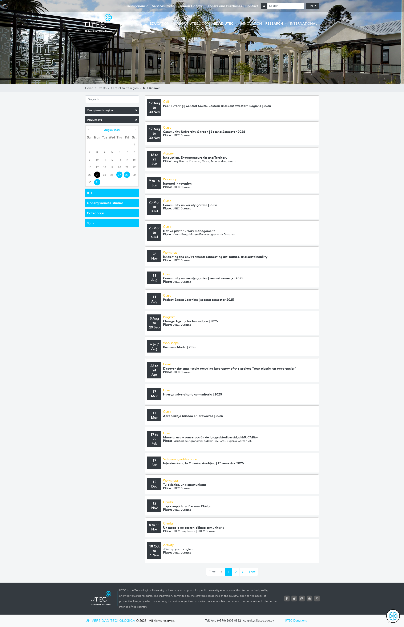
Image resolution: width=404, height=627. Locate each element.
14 (126, 159)
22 (134, 167)
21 (126, 167)
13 (119, 159)
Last (252, 572)
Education (160, 23)
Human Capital (191, 6)
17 (97, 167)
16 (89, 167)
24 (97, 174)
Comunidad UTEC (218, 23)
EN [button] (311, 6)
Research (274, 23)
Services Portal (163, 6)
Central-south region (100, 110)
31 (97, 182)
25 (104, 174)
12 (111, 159)
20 (119, 167)
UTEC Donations (296, 620)
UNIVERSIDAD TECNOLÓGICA (110, 621)
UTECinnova (94, 119)
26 (111, 174)
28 (126, 174)
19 (111, 167)
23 (89, 174)
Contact (251, 6)
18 (104, 167)
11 (104, 159)
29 (134, 174)
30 (89, 182)
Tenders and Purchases (224, 6)
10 (97, 159)
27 (119, 174)
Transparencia (137, 6)
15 (134, 159)
